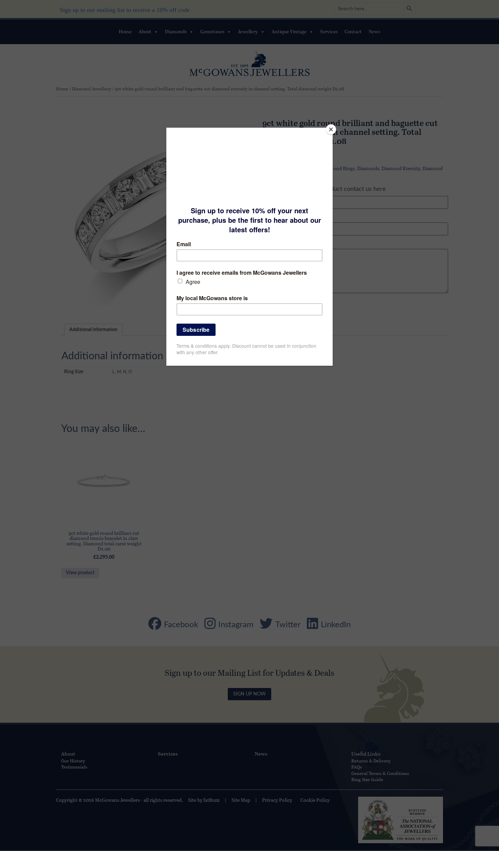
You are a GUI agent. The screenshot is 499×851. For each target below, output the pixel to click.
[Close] (331, 129)
